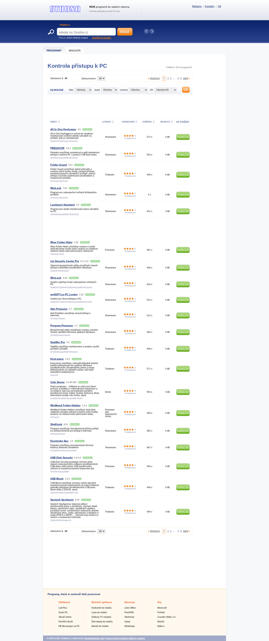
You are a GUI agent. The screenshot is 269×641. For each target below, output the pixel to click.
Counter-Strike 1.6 (166, 617)
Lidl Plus (63, 608)
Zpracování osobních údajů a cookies (125, 638)
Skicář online (65, 617)
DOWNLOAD (183, 137)
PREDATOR (57, 148)
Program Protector (61, 325)
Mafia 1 (161, 626)
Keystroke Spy (59, 440)
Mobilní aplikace (101, 602)
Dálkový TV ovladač (101, 617)
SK (219, 6)
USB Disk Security (61, 457)
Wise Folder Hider (61, 242)
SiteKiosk (56, 424)
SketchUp (129, 617)
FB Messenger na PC (69, 626)
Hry (159, 602)
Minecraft (162, 608)
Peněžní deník (66, 621)
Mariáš (160, 621)
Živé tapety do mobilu (102, 621)
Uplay (127, 621)
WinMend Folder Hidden (65, 405)
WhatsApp (129, 626)
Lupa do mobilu (99, 612)
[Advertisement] (120, 106)
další (185, 78)
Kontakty (209, 6)
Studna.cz (65, 25)
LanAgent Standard (62, 204)
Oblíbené (64, 602)
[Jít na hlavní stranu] (65, 12)
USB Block (56, 478)
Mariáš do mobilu (100, 626)
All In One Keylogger (63, 129)
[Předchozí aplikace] (146, 31)
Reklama (196, 6)
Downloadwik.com (94, 638)
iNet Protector (59, 308)
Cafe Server (57, 382)
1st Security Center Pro (64, 261)
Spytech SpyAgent (62, 499)
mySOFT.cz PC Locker (64, 294)
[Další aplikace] (152, 31)
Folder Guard (58, 164)
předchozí (155, 78)
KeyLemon (57, 358)
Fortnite (161, 612)
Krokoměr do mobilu (101, 608)
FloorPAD (129, 612)
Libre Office (130, 608)
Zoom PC (63, 612)
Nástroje (129, 602)
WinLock (55, 188)
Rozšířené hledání (101, 38)
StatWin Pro (57, 342)
